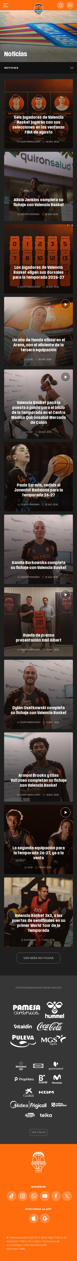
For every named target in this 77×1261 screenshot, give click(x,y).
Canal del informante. (35, 1245)
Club (30, 359)
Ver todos (39, 1132)
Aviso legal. (47, 1237)
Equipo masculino (30, 142)
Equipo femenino (30, 214)
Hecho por (16, 1248)
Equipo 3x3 (30, 940)
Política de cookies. (31, 1241)
